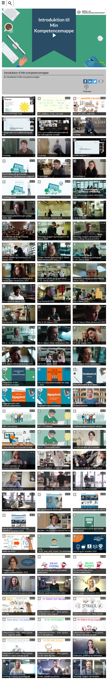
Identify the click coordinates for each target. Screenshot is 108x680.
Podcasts (87, 91)
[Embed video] (100, 81)
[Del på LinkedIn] (90, 83)
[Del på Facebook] (85, 83)
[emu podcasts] (86, 87)
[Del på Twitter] (95, 83)
